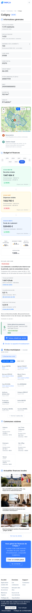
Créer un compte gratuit (16, 560)
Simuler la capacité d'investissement (17, 344)
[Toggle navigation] (29, 2)
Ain (15, 11)
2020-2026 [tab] (20, 361)
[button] (15, 120)
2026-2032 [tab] (7, 361)
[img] (16, 119)
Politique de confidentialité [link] (22, 611)
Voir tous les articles (16, 536)
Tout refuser (22, 608)
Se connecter (16, 564)
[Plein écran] (28, 109)
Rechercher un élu (9, 356)
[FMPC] (6, 2)
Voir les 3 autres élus (17, 416)
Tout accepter (10, 608)
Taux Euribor (16, 598)
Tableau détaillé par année (17, 338)
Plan (18, 109)
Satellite (23, 109)
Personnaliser (6, 611)
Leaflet (19, 131)
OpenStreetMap (26, 131)
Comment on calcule (6, 319)
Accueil (3, 11)
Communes (10, 11)
